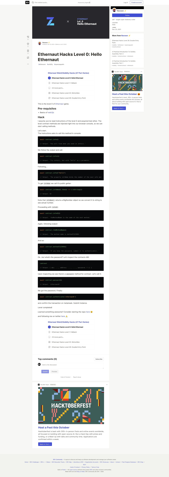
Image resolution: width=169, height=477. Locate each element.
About (112, 462)
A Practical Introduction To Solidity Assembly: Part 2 (123, 54)
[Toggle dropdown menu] (106, 384)
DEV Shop (140, 462)
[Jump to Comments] (28, 44)
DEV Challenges (34, 462)
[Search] (33, 2)
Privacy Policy (86, 467)
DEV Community (57, 459)
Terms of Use (95, 467)
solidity (50, 64)
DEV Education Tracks (58, 462)
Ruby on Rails (81, 471)
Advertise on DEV (78, 462)
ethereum (42, 64)
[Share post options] (28, 64)
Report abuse (77, 377)
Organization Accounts (91, 462)
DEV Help (69, 462)
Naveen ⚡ (46, 42)
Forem (64, 469)
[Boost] (28, 57)
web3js (51, 112)
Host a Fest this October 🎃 (126, 94)
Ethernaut (59, 104)
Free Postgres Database (129, 462)
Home (26, 462)
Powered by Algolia (83, 2)
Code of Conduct (65, 377)
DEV (91, 469)
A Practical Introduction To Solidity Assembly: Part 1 (123, 63)
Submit (45, 371)
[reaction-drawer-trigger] (28, 38)
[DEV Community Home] (27, 2)
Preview (54, 371)
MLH (84, 464)
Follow (127, 15)
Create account (136, 2)
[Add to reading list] (28, 51)
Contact (118, 462)
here (88, 312)
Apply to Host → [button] (45, 444)
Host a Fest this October (53, 427)
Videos (48, 462)
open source (73, 469)
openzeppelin (59, 64)
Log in (126, 2)
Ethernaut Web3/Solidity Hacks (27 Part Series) (68, 73)
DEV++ (42, 462)
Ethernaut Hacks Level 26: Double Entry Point (125, 44)
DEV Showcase (104, 462)
